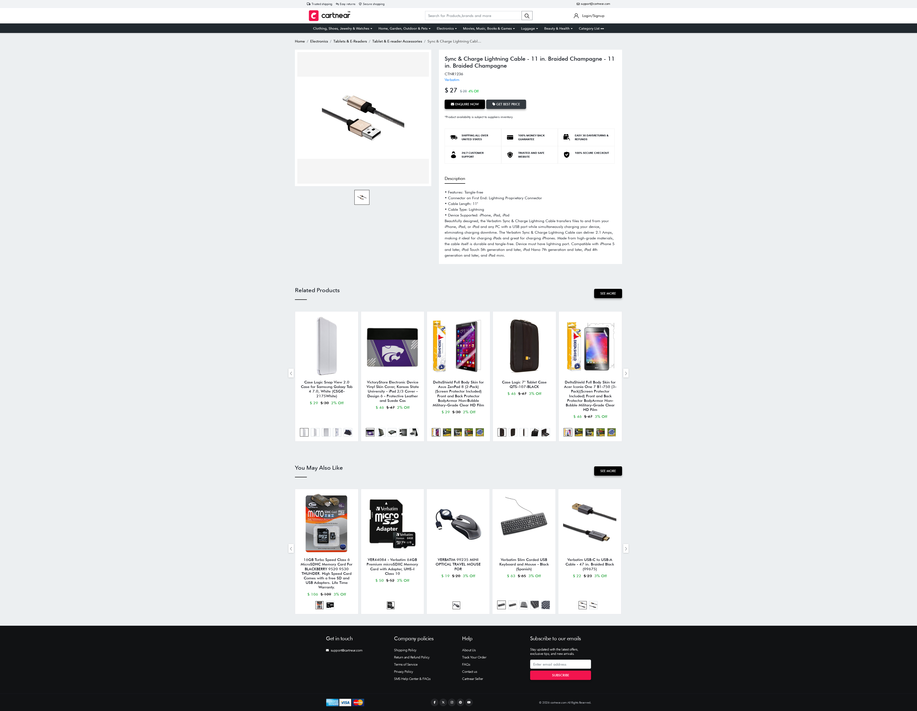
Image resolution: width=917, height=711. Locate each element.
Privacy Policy (403, 671)
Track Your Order (474, 657)
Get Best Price (507, 104)
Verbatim (452, 79)
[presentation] (291, 373)
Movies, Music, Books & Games (487, 28)
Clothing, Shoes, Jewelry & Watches (341, 28)
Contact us (469, 671)
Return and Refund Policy (411, 657)
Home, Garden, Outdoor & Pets (403, 28)
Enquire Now (466, 104)
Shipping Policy (405, 650)
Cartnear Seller (472, 679)
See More (608, 293)
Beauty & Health (557, 28)
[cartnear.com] (329, 15)
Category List (590, 28)
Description (455, 178)
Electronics (445, 28)
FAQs (466, 664)
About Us (468, 650)
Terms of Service (405, 664)
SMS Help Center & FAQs (412, 679)
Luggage (528, 28)
